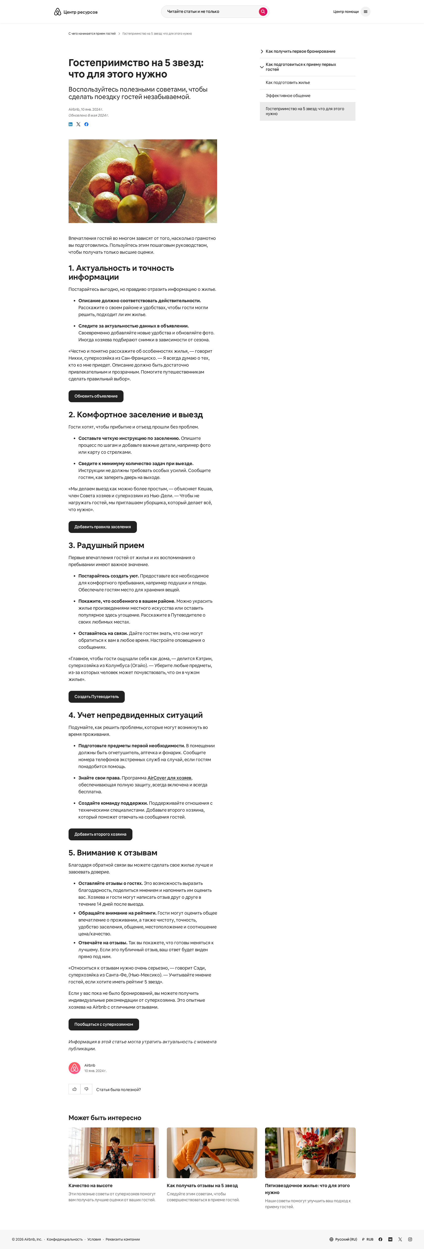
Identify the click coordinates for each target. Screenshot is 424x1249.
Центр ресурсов (81, 12)
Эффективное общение (288, 95)
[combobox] (210, 12)
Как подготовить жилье (288, 82)
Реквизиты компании (123, 1239)
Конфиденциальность (65, 1239)
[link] (71, 124)
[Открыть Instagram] (410, 1239)
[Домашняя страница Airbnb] (58, 12)
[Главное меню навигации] (366, 12)
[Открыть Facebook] (380, 1239)
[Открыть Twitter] (400, 1239)
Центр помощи (346, 11)
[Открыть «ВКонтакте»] (390, 1239)
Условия (94, 1239)
